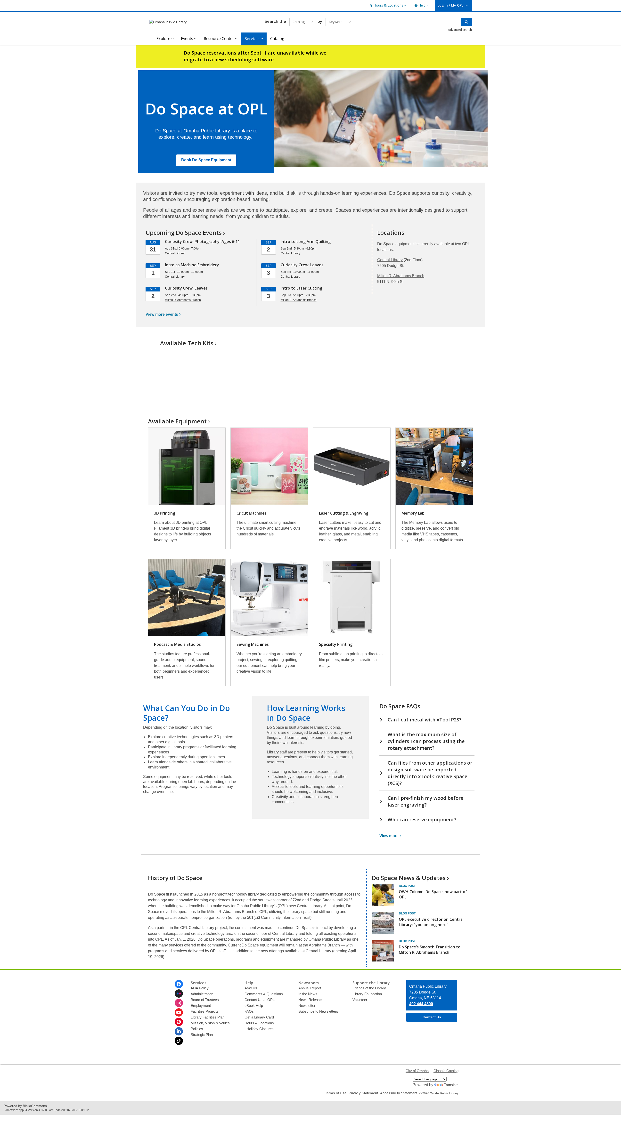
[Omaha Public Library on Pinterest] (179, 1022)
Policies (197, 1029)
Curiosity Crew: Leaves (186, 288)
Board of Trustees (205, 1000)
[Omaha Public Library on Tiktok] (179, 1041)
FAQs (249, 1011)
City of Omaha (417, 1071)
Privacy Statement (363, 1093)
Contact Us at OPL (260, 1000)
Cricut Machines (252, 513)
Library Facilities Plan (207, 1017)
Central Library (390, 260)
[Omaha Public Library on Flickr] (179, 993)
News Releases (311, 1000)
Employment (201, 1005)
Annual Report (309, 988)
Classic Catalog (445, 1071)
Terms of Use (335, 1093)
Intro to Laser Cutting (301, 288)
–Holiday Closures (259, 1029)
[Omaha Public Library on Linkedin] (179, 1031)
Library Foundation (367, 994)
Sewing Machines (253, 644)
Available (177, 421)
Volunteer (359, 1000)
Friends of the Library (369, 988)
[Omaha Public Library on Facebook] (179, 984)
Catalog (277, 38)
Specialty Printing (335, 644)
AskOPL (251, 988)
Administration (202, 994)
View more (162, 314)
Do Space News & (409, 878)
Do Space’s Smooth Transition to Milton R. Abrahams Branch (429, 949)
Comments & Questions (264, 994)
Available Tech (186, 343)
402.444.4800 (421, 1004)
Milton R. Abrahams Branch (400, 276)
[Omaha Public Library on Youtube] (179, 1012)
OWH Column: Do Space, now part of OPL (433, 894)
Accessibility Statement (398, 1093)
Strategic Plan (202, 1035)
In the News (307, 994)
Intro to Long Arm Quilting (306, 241)
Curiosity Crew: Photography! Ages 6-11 (202, 241)
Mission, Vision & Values (210, 1023)
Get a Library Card (259, 1017)
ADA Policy (200, 988)
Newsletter (306, 1005)
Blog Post (407, 886)
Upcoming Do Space (184, 232)
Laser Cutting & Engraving (343, 513)
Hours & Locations (259, 1023)
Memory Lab (413, 513)
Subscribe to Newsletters (318, 1011)
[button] (388, 5)
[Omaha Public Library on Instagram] (179, 1003)
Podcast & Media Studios (177, 644)
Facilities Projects (205, 1011)
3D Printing (164, 513)
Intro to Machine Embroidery (192, 264)
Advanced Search (460, 30)
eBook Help (254, 1005)
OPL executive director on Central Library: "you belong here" (431, 922)
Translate (451, 1085)
